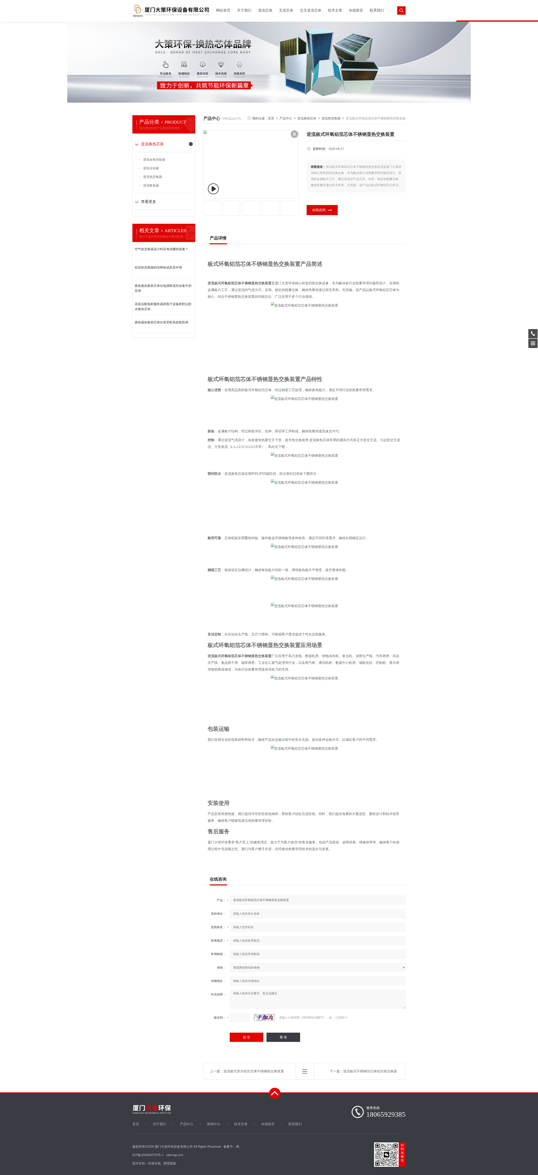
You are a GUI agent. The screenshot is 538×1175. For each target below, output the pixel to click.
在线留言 (356, 10)
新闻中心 (213, 1124)
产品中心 (286, 118)
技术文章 (335, 10)
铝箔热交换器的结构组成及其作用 (158, 267)
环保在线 (154, 1163)
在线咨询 (319, 210)
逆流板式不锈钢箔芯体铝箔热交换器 (370, 1071)
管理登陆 (169, 1163)
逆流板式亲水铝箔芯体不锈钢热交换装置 (253, 1071)
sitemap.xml (174, 1155)
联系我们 (377, 10)
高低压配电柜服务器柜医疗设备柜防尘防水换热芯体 (163, 306)
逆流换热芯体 (152, 144)
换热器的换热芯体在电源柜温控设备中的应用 (163, 288)
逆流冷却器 (151, 168)
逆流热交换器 (152, 177)
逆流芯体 (265, 10)
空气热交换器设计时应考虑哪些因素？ (161, 249)
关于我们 (244, 10)
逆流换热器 (151, 185)
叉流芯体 (286, 10)
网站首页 (223, 10)
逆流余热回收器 (154, 159)
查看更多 (148, 202)
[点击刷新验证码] (264, 1017)
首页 (271, 118)
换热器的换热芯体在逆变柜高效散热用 (161, 322)
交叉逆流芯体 (310, 10)
